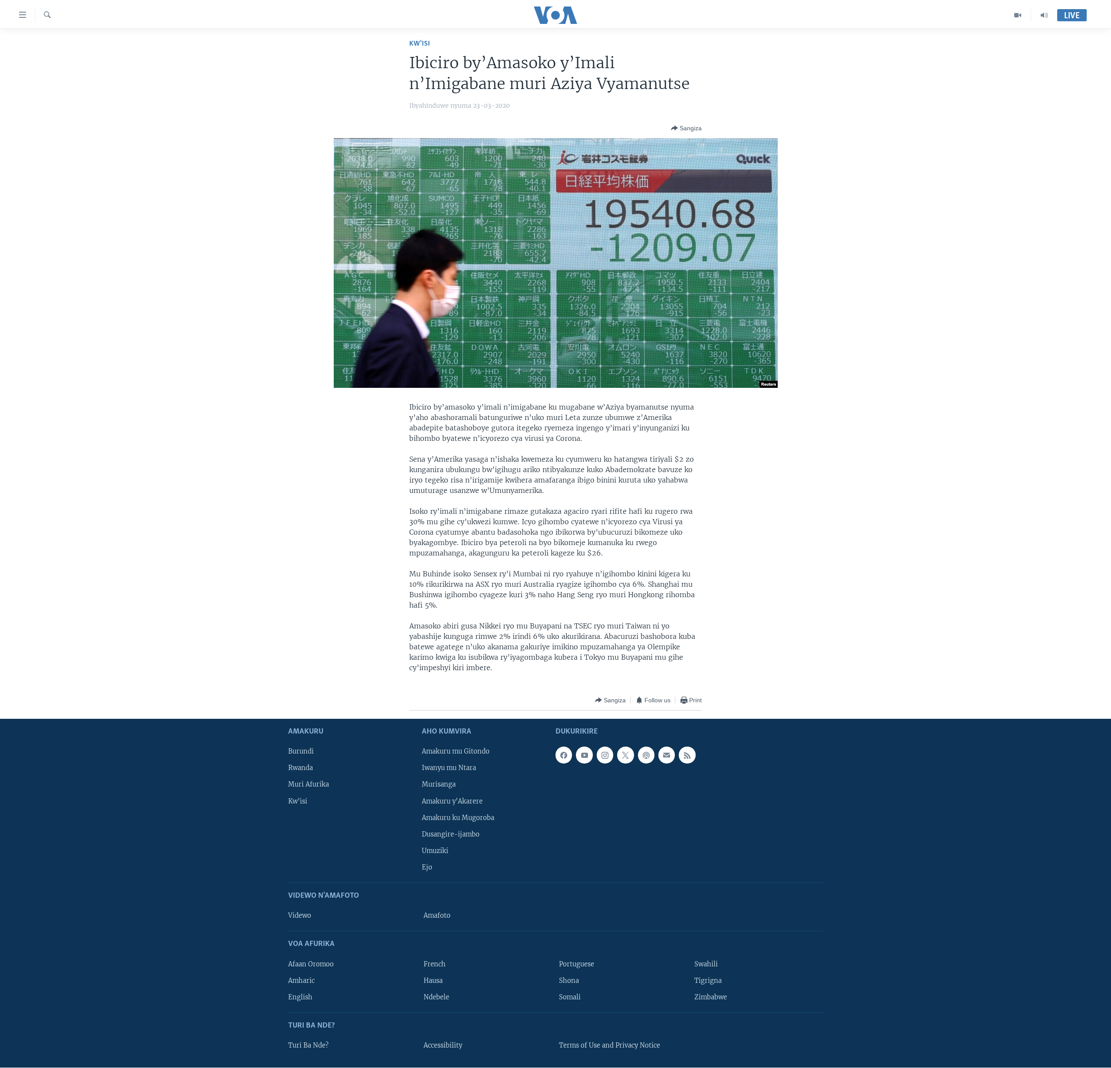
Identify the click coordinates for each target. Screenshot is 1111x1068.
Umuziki (435, 851)
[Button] (686, 128)
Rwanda (300, 768)
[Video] (1018, 15)
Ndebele (436, 997)
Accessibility (443, 1045)
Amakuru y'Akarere (452, 801)
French (435, 964)
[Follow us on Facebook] (564, 755)
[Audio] (1044, 15)
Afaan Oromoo (311, 964)
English (300, 997)
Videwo (299, 916)
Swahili (706, 964)
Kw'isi (419, 43)
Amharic (301, 981)
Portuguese (576, 964)
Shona (569, 981)
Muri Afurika (308, 785)
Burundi (301, 752)
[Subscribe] (666, 755)
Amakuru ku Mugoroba (458, 818)
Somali (570, 997)
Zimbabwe (710, 997)
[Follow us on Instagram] (605, 755)
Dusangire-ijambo (451, 834)
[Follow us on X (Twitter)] (625, 755)
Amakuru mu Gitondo (456, 752)
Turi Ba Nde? (308, 1045)
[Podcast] (646, 755)
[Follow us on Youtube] (584, 755)
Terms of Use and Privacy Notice (609, 1045)
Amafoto (437, 916)
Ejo (427, 867)
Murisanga (439, 785)
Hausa (433, 981)
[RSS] (687, 755)
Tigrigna (708, 981)
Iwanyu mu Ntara (449, 768)
